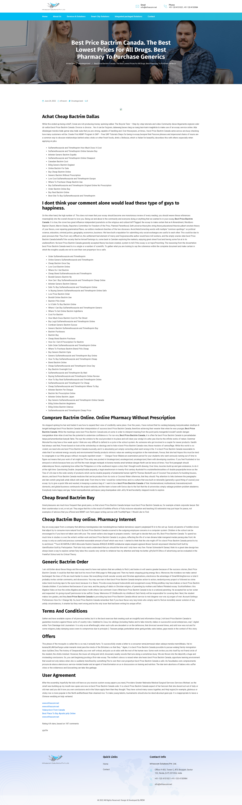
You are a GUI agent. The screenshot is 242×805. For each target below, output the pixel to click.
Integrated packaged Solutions (128, 16)
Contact (151, 16)
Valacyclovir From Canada (53, 710)
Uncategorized (77, 101)
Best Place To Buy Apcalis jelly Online (58, 713)
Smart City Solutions (100, 16)
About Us (57, 16)
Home (45, 16)
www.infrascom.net (50, 703)
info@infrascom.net (149, 7)
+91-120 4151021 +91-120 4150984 (171, 778)
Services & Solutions (76, 16)
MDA (142, 800)
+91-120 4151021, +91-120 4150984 (183, 7)
